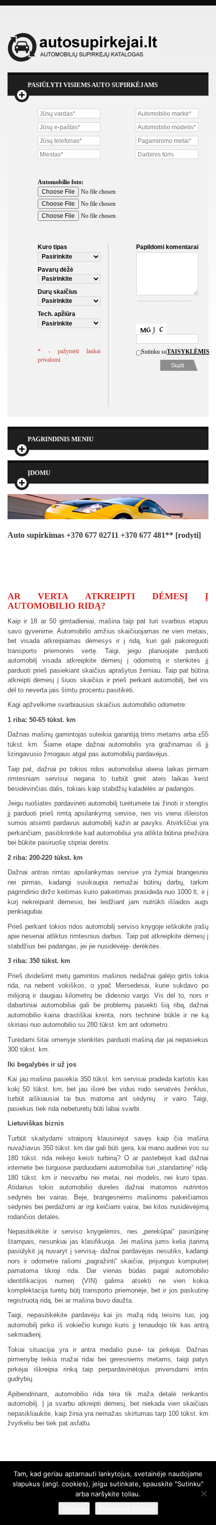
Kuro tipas (52, 247)
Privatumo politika (126, 1508)
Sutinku (74, 1508)
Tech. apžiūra (56, 313)
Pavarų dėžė (55, 269)
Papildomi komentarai (167, 247)
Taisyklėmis (181, 351)
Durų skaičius (57, 291)
